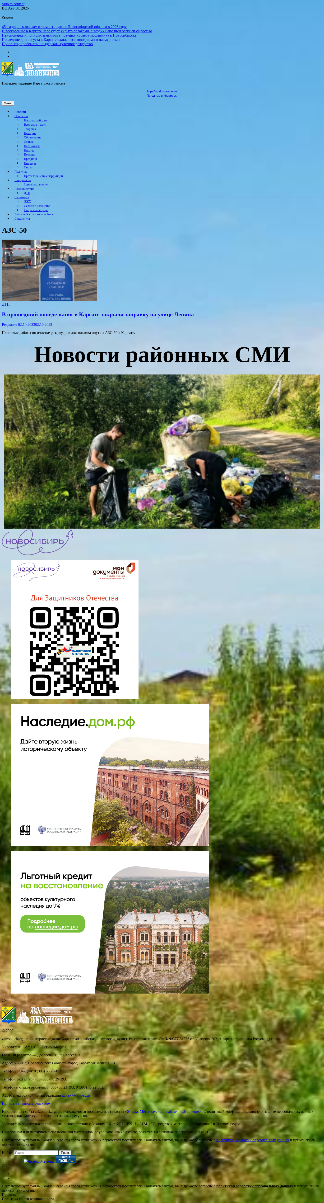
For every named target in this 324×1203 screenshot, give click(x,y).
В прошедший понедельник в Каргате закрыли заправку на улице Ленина (98, 314)
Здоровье (30, 129)
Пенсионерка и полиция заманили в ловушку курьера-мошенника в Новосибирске (69, 35)
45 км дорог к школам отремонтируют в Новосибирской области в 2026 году (64, 27)
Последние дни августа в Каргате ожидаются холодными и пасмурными (61, 40)
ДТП (27, 193)
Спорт (28, 167)
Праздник (30, 159)
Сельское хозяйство (37, 206)
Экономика (21, 197)
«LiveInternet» (191, 1111)
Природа (30, 163)
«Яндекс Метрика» (140, 1111)
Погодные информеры (162, 95)
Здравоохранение (36, 184)
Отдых (28, 141)
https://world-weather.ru (162, 91)
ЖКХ (27, 201)
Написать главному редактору (26, 1103)
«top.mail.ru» (168, 1111)
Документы (22, 218)
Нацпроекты (22, 180)
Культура (30, 133)
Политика (20, 171)
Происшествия (24, 188)
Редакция (9, 324)
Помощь (29, 154)
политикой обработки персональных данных (252, 1140)
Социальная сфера (36, 210)
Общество (21, 116)
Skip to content (13, 4)
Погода (29, 150)
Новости (20, 112)
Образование (32, 137)
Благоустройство (35, 120)
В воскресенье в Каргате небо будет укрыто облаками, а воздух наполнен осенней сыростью (77, 31)
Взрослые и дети (35, 124)
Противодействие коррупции (43, 176)
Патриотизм (32, 146)
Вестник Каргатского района (33, 214)
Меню (8, 103)
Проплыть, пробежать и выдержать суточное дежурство (47, 44)
